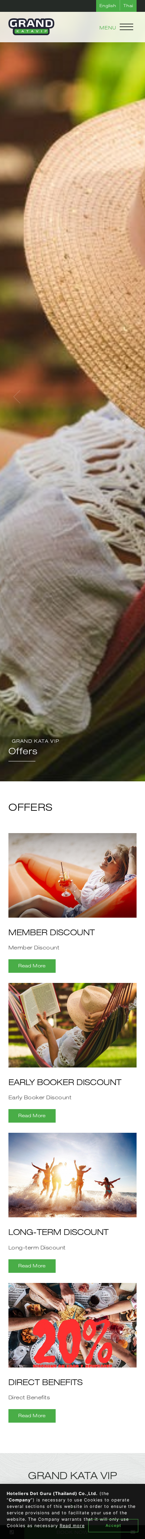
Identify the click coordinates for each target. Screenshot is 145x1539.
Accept (113, 1525)
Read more (72, 1525)
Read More (32, 965)
